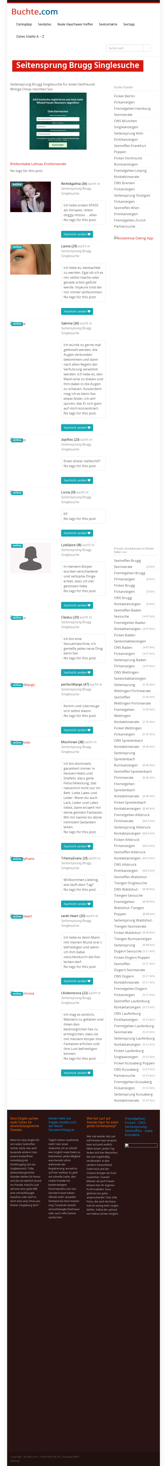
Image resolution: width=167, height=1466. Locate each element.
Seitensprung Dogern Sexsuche (134, 948)
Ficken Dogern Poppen (134, 958)
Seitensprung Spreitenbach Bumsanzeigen (134, 759)
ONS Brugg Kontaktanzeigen (134, 600)
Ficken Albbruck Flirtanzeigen (134, 842)
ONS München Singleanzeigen (126, 123)
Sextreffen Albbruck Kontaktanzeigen (134, 855)
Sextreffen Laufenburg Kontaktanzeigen (134, 1004)
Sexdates (44, 24)
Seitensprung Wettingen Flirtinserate (134, 688)
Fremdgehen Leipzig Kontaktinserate (130, 173)
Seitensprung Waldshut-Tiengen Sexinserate (134, 924)
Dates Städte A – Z (30, 36)
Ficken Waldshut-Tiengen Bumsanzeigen (134, 936)
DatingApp (24, 24)
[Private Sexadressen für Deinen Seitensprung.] (34, 12)
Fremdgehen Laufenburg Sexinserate (134, 1028)
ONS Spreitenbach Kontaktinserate (134, 743)
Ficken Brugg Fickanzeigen (134, 588)
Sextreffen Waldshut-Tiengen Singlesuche (134, 880)
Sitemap (15, 1461)
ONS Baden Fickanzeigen (134, 650)
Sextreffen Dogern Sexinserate (134, 967)
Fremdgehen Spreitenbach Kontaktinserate (134, 789)
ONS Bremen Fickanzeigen (124, 186)
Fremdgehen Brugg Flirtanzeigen (134, 576)
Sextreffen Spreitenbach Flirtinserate (134, 774)
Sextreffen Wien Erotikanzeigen (126, 210)
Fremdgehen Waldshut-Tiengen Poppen (134, 907)
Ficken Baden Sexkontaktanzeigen (134, 638)
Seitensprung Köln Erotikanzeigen (128, 136)
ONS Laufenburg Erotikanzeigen (134, 1016)
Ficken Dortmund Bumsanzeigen (128, 161)
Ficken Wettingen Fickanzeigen (134, 731)
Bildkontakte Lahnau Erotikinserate (38, 163)
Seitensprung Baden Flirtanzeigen (134, 662)
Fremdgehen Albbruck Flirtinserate (134, 817)
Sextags (129, 24)
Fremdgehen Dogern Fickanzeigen (134, 991)
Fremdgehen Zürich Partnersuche (130, 223)
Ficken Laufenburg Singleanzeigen (134, 1053)
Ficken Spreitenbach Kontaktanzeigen (134, 805)
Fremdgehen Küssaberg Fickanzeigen (134, 1084)
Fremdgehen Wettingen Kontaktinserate (134, 715)
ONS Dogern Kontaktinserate (134, 979)
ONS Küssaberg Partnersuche (134, 1072)
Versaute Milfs (70, 1456)
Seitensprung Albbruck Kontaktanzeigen (134, 830)
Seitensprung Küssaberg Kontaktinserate (134, 1097)
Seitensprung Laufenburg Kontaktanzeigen (134, 1041)
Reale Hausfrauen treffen (75, 24)
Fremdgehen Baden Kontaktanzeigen (134, 625)
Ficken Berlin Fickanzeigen (124, 99)
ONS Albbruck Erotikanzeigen (134, 867)
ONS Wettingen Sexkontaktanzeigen (134, 676)
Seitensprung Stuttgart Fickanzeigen (132, 198)
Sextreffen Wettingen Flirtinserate (134, 701)
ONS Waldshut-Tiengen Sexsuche (134, 893)
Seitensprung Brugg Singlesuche (76, 191)
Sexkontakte (108, 24)
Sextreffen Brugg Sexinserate (134, 563)
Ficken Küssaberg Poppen (134, 1063)
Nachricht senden (76, 234)
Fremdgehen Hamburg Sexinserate (132, 111)
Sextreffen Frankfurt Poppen (130, 148)
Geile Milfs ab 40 (50, 1456)
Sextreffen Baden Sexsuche (134, 613)
